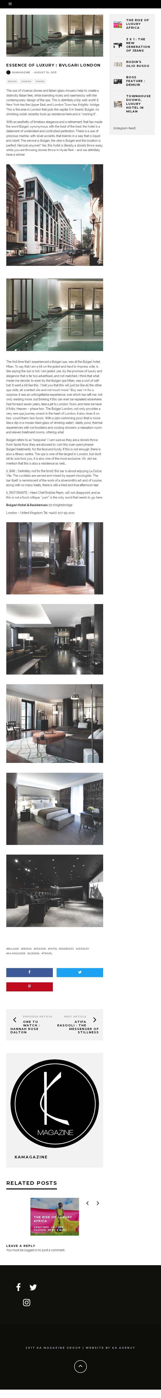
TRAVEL (40, 81)
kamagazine (21, 72)
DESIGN (12, 81)
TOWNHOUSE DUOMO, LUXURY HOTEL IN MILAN (138, 103)
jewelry (83, 948)
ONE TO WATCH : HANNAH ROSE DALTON (25, 1027)
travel (47, 953)
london (34, 953)
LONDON (26, 81)
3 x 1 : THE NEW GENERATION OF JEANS (138, 45)
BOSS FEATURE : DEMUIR (135, 81)
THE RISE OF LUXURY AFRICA (137, 24)
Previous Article (37, 1016)
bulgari (13, 948)
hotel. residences (62, 948)
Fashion (40, 948)
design (27, 948)
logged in (31, 1250)
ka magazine (16, 953)
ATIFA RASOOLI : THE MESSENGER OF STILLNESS (78, 1027)
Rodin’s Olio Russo (137, 64)
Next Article (75, 1016)
